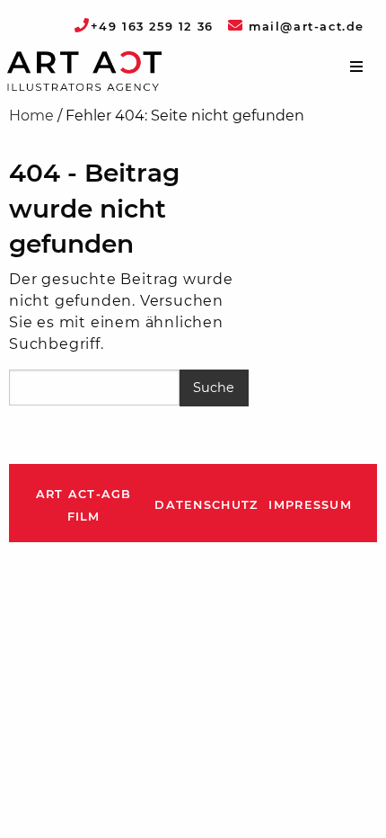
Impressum (310, 505)
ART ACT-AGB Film (84, 505)
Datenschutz (206, 505)
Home (31, 115)
